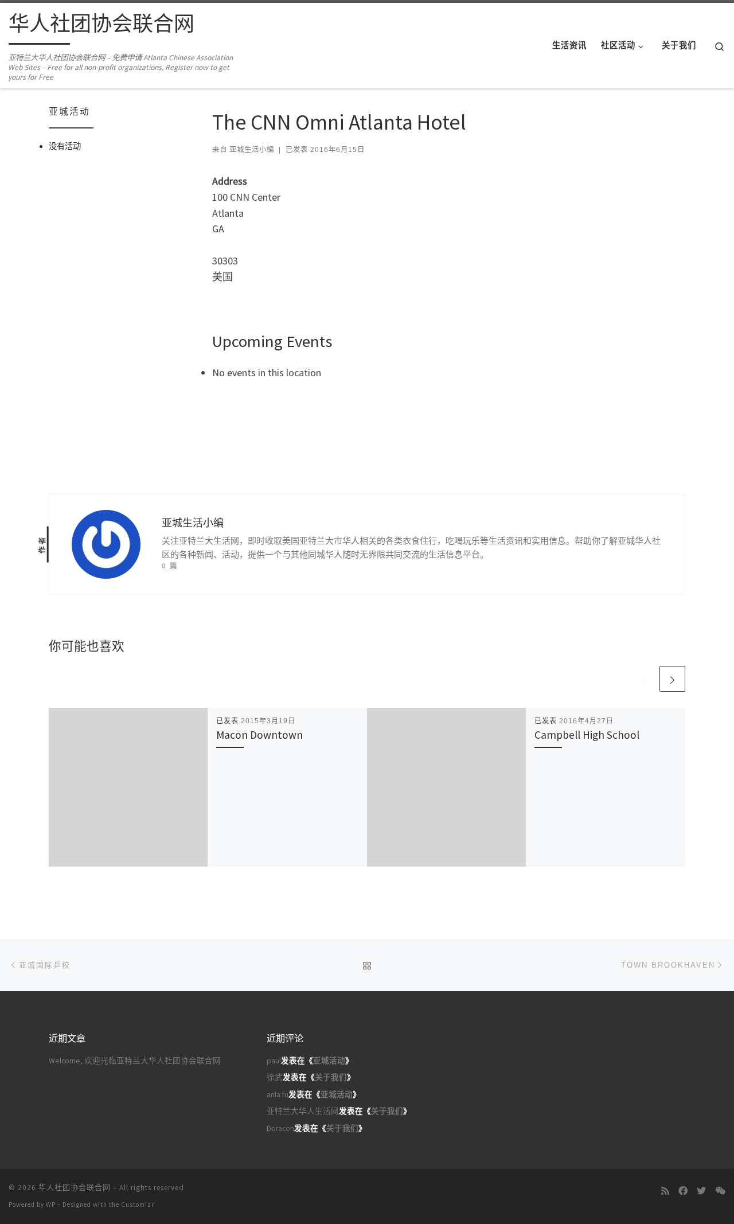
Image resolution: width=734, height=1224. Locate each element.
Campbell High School (586, 735)
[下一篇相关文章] (672, 679)
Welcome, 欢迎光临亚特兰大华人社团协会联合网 (135, 1061)
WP (51, 1204)
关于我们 (331, 1077)
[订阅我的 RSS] (665, 1191)
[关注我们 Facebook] (683, 1191)
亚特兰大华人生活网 (303, 1111)
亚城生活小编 (251, 150)
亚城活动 (329, 1061)
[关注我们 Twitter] (701, 1191)
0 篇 (170, 566)
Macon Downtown (259, 735)
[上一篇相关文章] (645, 679)
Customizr (137, 1204)
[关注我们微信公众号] (720, 1191)
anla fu (277, 1095)
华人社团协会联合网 (74, 1187)
